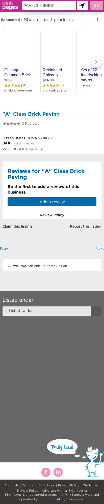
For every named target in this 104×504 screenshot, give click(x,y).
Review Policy (27, 490)
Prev (4, 248)
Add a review (52, 202)
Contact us (79, 490)
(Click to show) (24, 143)
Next (100, 248)
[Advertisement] (52, 373)
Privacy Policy (68, 485)
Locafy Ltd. (47, 499)
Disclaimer (90, 485)
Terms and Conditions (38, 485)
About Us (11, 485)
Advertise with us (55, 490)
